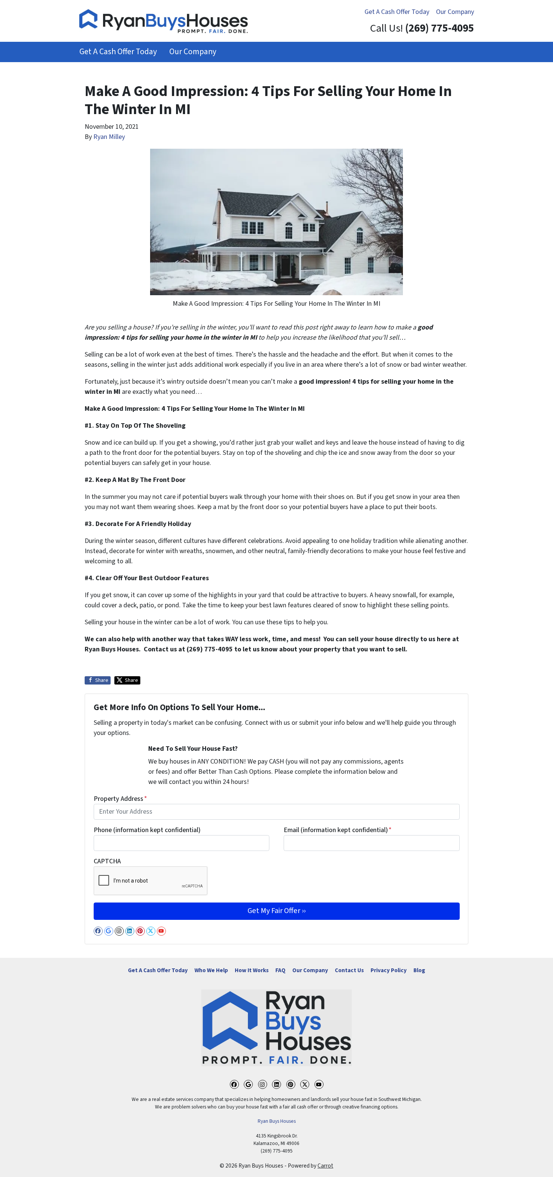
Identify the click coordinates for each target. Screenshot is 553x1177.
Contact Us (349, 970)
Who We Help (211, 970)
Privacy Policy (389, 970)
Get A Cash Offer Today (397, 12)
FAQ (280, 970)
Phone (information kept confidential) (147, 830)
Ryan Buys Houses (277, 1121)
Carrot (325, 1166)
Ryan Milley (109, 137)
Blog (419, 970)
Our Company (455, 12)
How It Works (252, 970)
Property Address (120, 798)
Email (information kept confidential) (338, 830)
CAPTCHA (107, 861)
